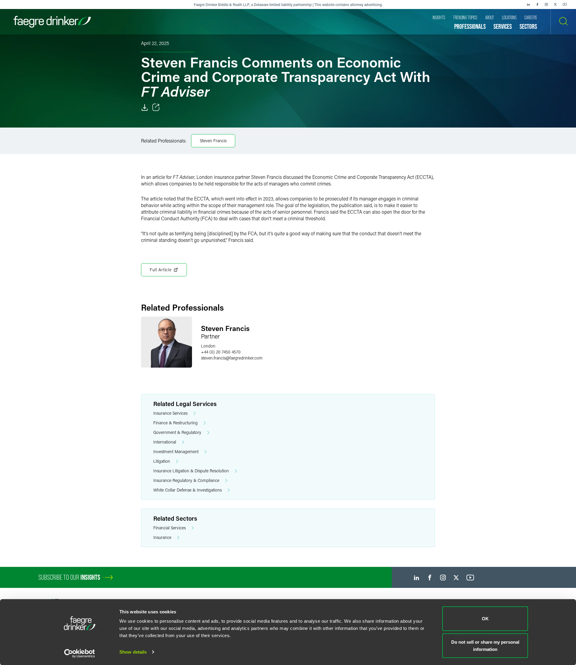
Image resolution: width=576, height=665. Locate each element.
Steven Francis (213, 140)
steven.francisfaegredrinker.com (231, 358)
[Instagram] (546, 4)
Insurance (162, 537)
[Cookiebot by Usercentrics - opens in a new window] (79, 653)
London (208, 346)
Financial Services (169, 528)
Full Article (160, 269)
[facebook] (537, 4)
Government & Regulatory (177, 432)
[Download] (144, 107)
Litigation (161, 461)
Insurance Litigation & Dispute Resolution (191, 471)
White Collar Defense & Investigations (187, 490)
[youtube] (565, 4)
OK (485, 618)
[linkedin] (528, 4)
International (164, 442)
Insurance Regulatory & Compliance (186, 480)
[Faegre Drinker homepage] (52, 22)
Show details (133, 651)
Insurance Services (170, 413)
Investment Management (176, 451)
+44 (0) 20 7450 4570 (221, 352)
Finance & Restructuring (175, 423)
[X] (555, 4)
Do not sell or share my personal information (485, 645)
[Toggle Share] (156, 107)
